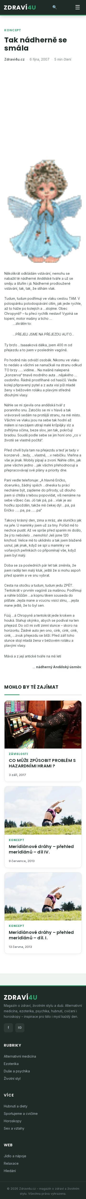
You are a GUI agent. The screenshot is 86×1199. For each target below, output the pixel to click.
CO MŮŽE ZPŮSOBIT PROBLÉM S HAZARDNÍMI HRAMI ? (42, 763)
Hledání (10, 1171)
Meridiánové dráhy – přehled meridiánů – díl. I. (41, 935)
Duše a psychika (17, 1071)
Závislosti (18, 754)
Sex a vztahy (14, 1128)
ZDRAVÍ (20, 7)
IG (20, 1027)
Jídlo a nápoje (15, 1156)
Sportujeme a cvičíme (21, 1113)
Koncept (12, 30)
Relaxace (11, 1163)
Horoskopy (13, 1121)
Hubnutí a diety (15, 1106)
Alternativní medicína (20, 1056)
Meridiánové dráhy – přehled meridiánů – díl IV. (41, 849)
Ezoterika (11, 1064)
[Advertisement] (43, 112)
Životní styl (12, 1078)
